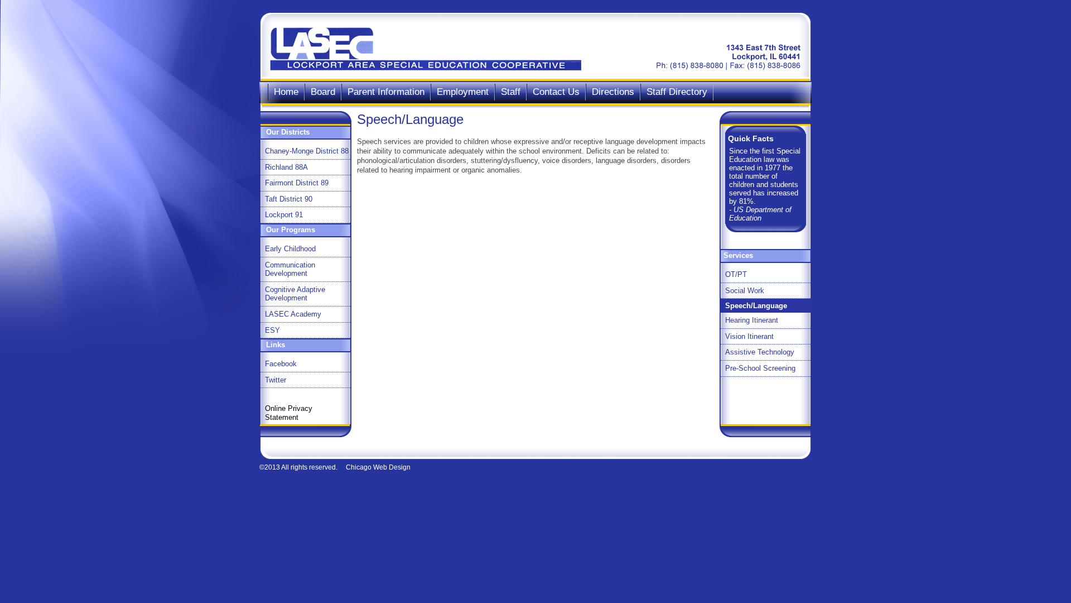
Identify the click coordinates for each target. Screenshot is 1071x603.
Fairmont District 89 (297, 183)
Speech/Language (756, 306)
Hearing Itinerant (751, 320)
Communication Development (290, 269)
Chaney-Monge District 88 (307, 151)
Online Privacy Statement (288, 413)
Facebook (281, 364)
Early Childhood (290, 249)
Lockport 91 (284, 214)
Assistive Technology (759, 352)
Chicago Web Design (378, 467)
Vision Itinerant (749, 336)
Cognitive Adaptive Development (295, 294)
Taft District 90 (288, 199)
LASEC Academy (293, 314)
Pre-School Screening (760, 368)
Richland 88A (286, 167)
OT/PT (736, 274)
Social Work (744, 290)
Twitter (275, 380)
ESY (272, 330)
